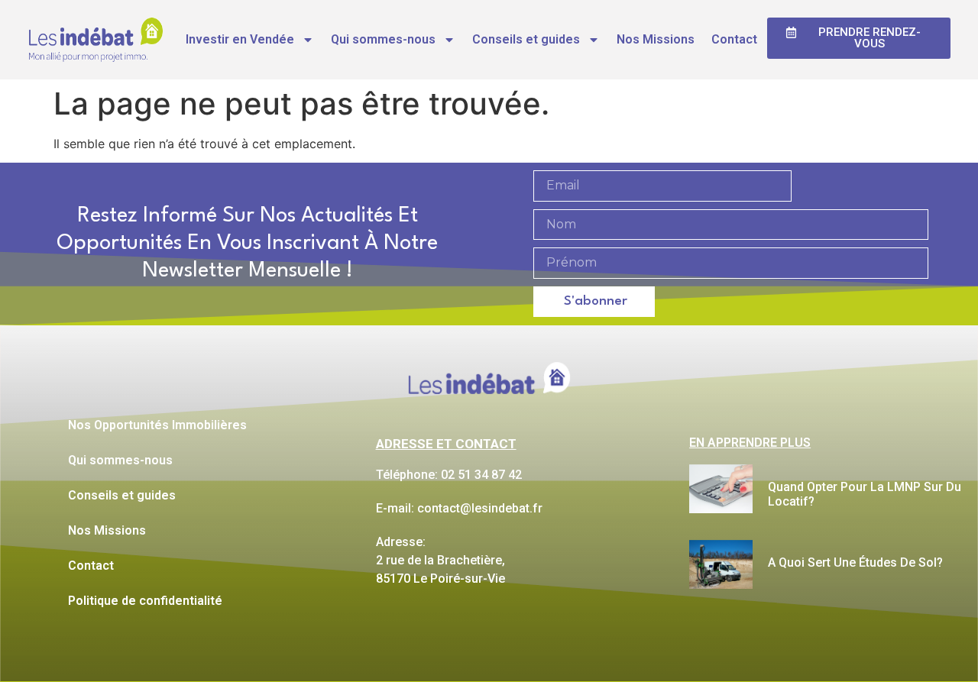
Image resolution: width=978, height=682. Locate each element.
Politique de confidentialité (145, 600)
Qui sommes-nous (383, 39)
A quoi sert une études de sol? (855, 562)
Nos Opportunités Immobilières (157, 425)
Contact (734, 39)
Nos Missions (656, 39)
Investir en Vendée (240, 39)
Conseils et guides (526, 39)
